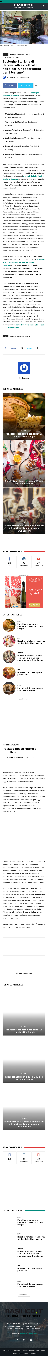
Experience (8, 57)
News (23, 430)
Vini (18, 669)
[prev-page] (4, 538)
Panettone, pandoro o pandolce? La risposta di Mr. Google (24, 435)
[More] (36, 85)
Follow (24, 557)
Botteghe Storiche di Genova (20, 54)
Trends (16, 57)
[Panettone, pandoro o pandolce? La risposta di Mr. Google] (24, 416)
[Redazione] (5, 77)
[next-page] (8, 538)
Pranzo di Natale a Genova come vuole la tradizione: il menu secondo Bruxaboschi (24, 528)
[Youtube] (30, 1340)
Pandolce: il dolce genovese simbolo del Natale (30, 689)
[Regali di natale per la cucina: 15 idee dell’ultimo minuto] (24, 463)
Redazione (13, 77)
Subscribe (38, 557)
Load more (23, 699)
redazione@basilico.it (28, 1334)
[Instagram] (24, 1340)
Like (9, 557)
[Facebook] (17, 1340)
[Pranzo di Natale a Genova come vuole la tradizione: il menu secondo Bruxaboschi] (24, 510)
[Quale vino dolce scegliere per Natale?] (9, 672)
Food (19, 685)
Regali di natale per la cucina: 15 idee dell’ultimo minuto (24, 482)
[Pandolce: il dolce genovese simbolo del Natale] (9, 688)
